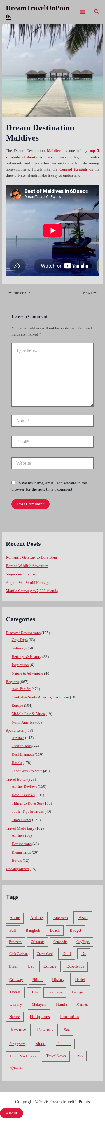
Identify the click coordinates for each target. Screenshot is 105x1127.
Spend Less (15, 730)
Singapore (17, 1044)
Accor (15, 918)
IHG (34, 992)
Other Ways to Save (27, 771)
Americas (60, 918)
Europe (17, 705)
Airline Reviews (24, 786)
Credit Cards (22, 746)
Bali (12, 930)
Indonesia (55, 992)
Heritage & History (26, 657)
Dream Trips (21, 852)
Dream (13, 966)
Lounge (77, 992)
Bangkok (33, 930)
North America (23, 722)
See (67, 1030)
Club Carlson (18, 954)
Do (83, 953)
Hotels (17, 763)
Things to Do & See (27, 803)
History (58, 979)
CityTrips (83, 942)
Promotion (69, 1016)
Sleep (40, 1043)
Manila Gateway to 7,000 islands (32, 591)
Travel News (21, 820)
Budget (75, 930)
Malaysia (39, 1004)
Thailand (63, 1044)
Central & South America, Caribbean (40, 697)
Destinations (22, 844)
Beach (55, 930)
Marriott (82, 1005)
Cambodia (60, 942)
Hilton (37, 980)
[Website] (52, 464)
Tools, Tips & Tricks (28, 812)
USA (79, 1056)
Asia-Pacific (21, 689)
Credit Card (45, 954)
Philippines (40, 1016)
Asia (83, 917)
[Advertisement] (52, 79)
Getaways (19, 648)
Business (15, 942)
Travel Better (16, 779)
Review (18, 1030)
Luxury (16, 1004)
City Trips (20, 640)
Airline (36, 917)
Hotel (80, 979)
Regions (12, 682)
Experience (75, 966)
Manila (61, 1004)
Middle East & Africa (28, 714)
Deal (66, 953)
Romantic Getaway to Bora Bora (31, 557)
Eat (31, 966)
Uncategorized (17, 869)
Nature (14, 1016)
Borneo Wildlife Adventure (27, 566)
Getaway (16, 980)
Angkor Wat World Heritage (28, 583)
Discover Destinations (23, 633)
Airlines (18, 738)
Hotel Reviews (23, 795)
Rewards (45, 1029)
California (37, 942)
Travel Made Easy (20, 828)
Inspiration (20, 665)
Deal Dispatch (23, 754)
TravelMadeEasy (22, 1056)
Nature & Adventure (27, 673)
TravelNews (56, 1056)
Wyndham (16, 1067)
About (11, 1113)
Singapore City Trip (21, 574)
